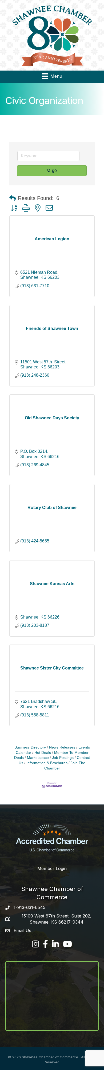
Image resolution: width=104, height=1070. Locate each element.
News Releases (62, 747)
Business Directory (30, 747)
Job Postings (63, 758)
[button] (12, 198)
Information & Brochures (46, 763)
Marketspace (38, 758)
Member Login (52, 868)
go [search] (54, 170)
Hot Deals (42, 753)
